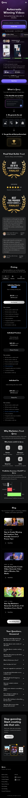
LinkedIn (18, 779)
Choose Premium (14, 350)
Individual (5, 278)
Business (13, 278)
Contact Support (5, 779)
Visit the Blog (4, 788)
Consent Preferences (6, 791)
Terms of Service (5, 784)
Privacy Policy (4, 781)
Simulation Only (21, 278)
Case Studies (4, 786)
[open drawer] (25, 2)
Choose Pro (14, 397)
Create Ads (14, 26)
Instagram (19, 777)
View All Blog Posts (14, 621)
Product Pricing (5, 777)
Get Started (14, 302)
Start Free (14, 81)
